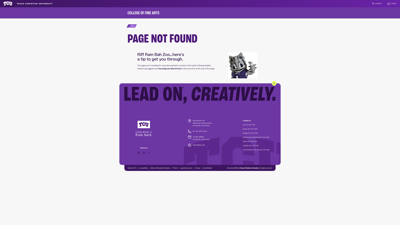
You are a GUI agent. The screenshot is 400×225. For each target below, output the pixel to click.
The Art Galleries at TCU (251, 150)
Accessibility (143, 168)
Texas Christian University (249, 168)
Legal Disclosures (186, 168)
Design (245, 133)
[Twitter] (149, 153)
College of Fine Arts (143, 12)
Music (245, 141)
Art (244, 125)
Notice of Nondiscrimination (160, 168)
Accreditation (207, 168)
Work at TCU (132, 168)
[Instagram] (144, 153)
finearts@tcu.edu (199, 145)
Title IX (175, 168)
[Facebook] (139, 153)
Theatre (245, 145)
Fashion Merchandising (251, 137)
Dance (245, 129)
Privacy (197, 168)
